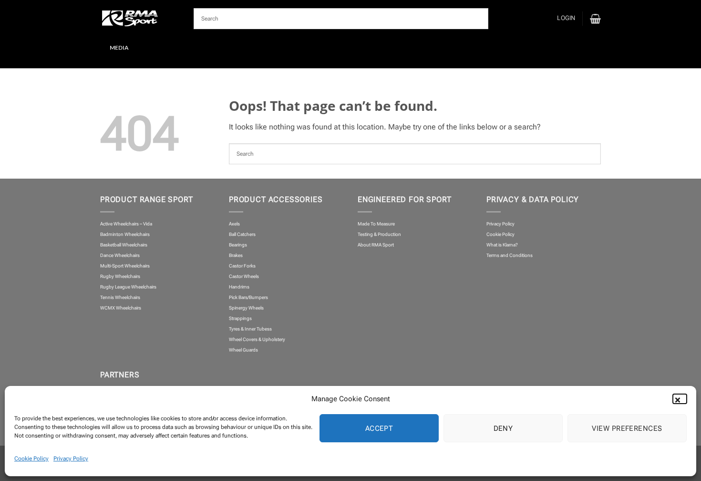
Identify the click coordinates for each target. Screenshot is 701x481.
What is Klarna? (502, 244)
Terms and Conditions (509, 255)
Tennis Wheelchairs (120, 297)
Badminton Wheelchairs (125, 234)
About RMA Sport (376, 244)
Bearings (238, 244)
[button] (682, 399)
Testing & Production (379, 234)
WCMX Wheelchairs (120, 307)
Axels (234, 223)
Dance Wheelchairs (120, 255)
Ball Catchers (242, 234)
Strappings (240, 318)
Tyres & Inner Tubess (250, 328)
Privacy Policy (70, 458)
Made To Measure (376, 223)
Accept (379, 428)
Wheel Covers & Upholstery (257, 339)
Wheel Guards (243, 350)
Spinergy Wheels (246, 307)
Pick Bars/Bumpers (248, 297)
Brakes (236, 255)
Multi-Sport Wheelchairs (125, 265)
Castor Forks (242, 265)
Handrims (239, 286)
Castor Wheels (244, 276)
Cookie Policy (31, 458)
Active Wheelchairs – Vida (126, 223)
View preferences (627, 428)
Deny (503, 428)
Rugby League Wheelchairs (128, 286)
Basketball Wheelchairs (123, 244)
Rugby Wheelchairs (120, 276)
